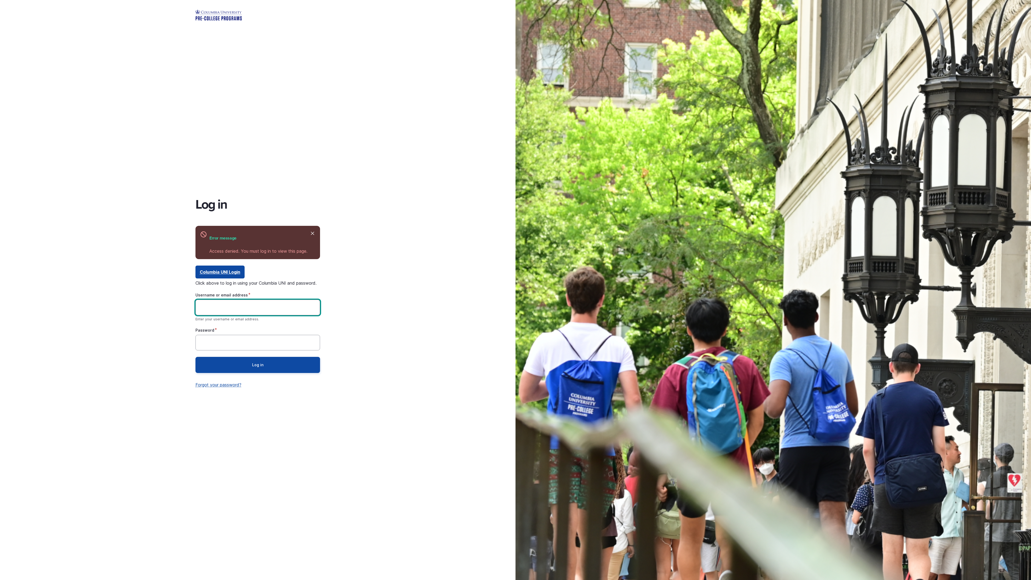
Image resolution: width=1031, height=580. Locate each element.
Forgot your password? (218, 384)
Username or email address (221, 295)
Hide (312, 233)
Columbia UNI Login (220, 272)
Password (204, 330)
